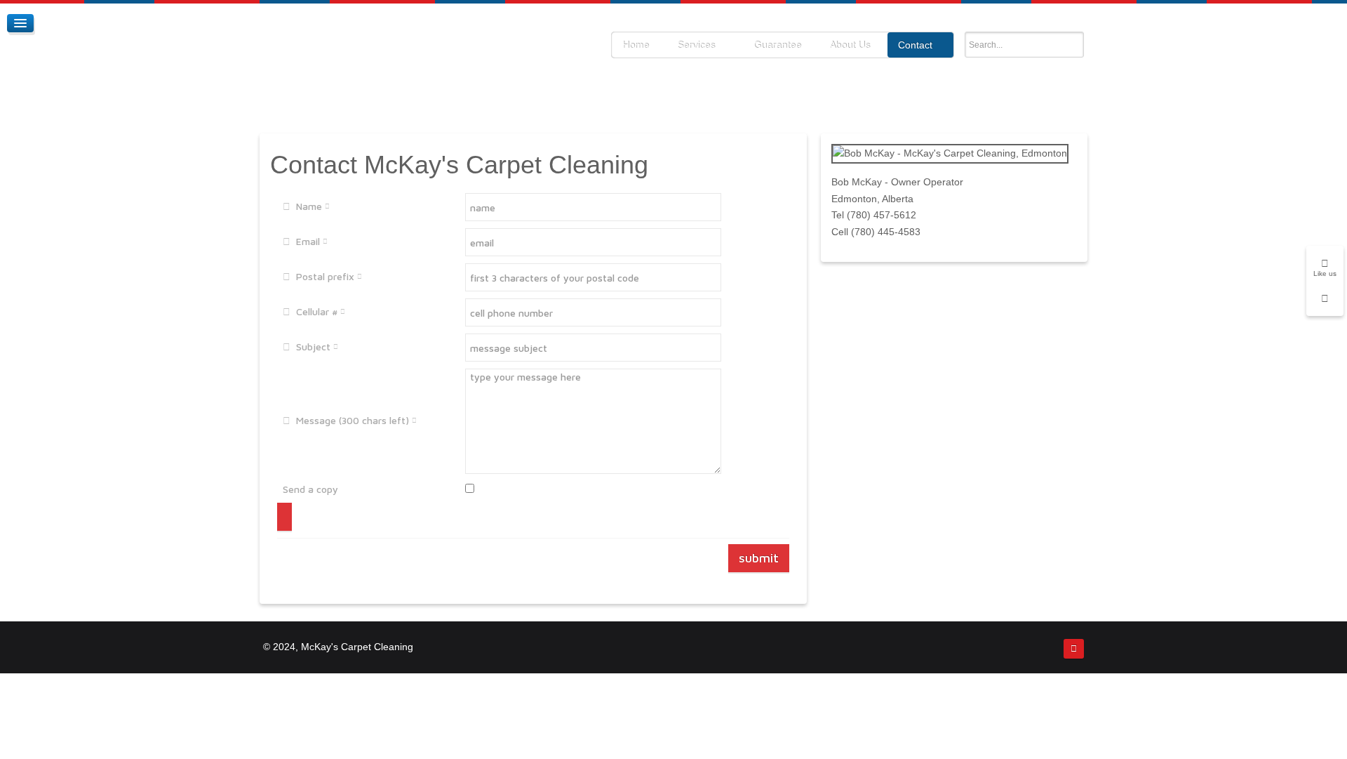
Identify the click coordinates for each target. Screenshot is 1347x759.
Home (635, 45)
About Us (849, 45)
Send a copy (310, 489)
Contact (915, 45)
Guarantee (777, 45)
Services (696, 45)
